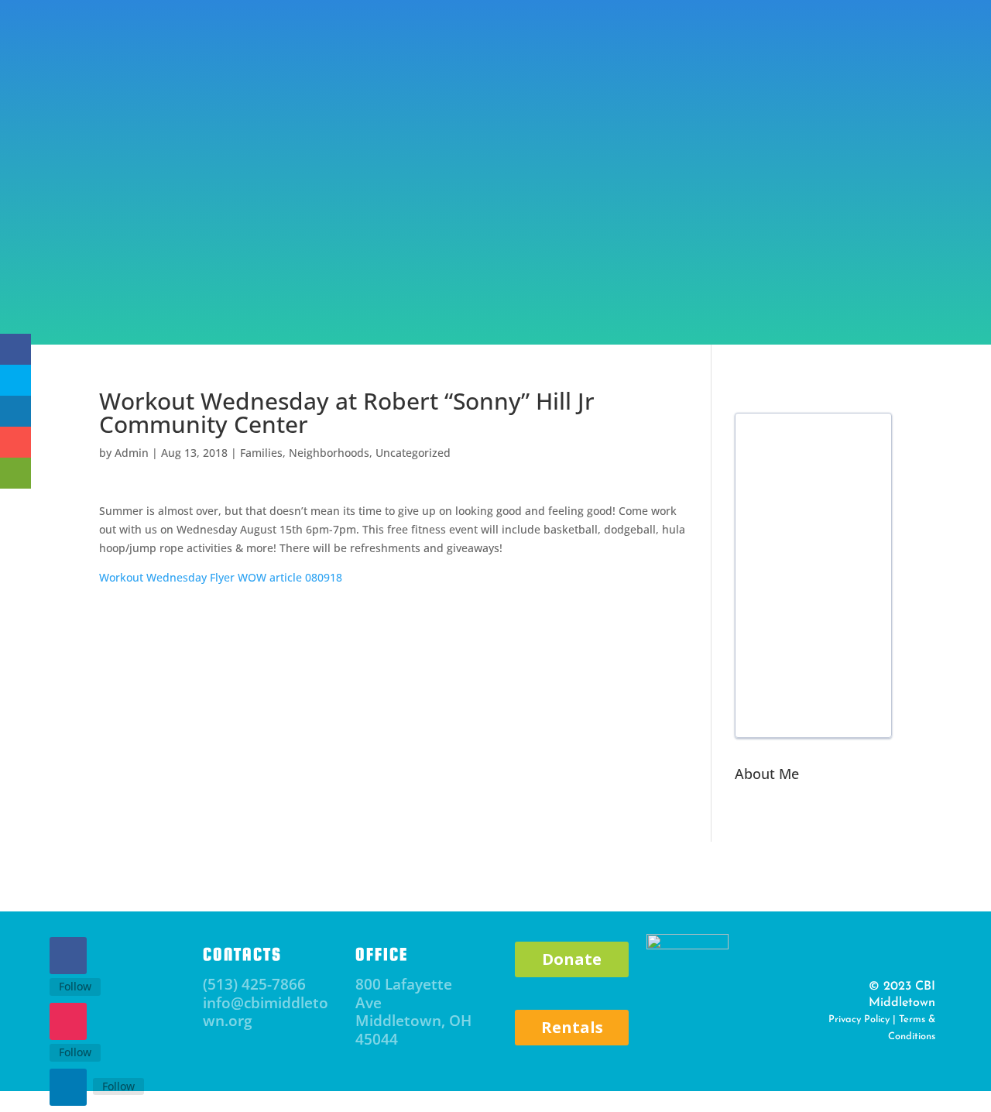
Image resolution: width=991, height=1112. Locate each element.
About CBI (75, 294)
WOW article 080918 (290, 577)
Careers (925, 294)
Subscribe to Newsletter (245, 63)
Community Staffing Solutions (770, 294)
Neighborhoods (329, 452)
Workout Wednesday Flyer (167, 577)
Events (163, 294)
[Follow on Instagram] (68, 1021)
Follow (75, 986)
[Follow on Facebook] (68, 955)
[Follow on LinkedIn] (68, 1087)
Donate (768, 49)
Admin (132, 452)
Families (261, 452)
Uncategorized (413, 452)
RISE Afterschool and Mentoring (481, 294)
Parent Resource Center (279, 294)
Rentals (572, 1027)
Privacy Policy (859, 1019)
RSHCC (631, 294)
